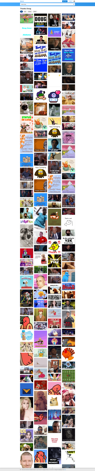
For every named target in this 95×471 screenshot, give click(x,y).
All (21, 11)
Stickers (29, 11)
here (65, 469)
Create (65, 1)
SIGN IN (70, 1)
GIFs (25, 11)
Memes (35, 11)
